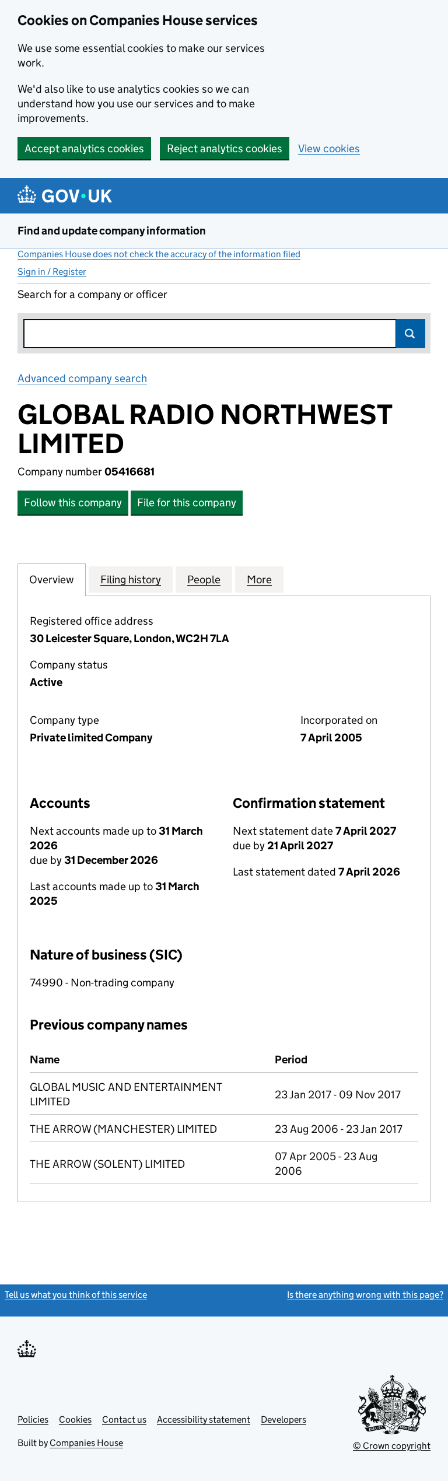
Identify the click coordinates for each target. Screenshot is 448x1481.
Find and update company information (112, 230)
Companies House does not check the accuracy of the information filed (159, 254)
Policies (33, 1419)
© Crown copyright (391, 1445)
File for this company (186, 502)
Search (410, 333)
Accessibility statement (203, 1419)
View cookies (329, 148)
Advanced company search (82, 378)
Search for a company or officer (92, 294)
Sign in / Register (52, 271)
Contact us (124, 1419)
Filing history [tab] (130, 579)
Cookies (75, 1419)
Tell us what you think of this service (76, 1294)
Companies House (86, 1442)
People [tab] (203, 579)
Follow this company (73, 502)
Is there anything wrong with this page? (365, 1294)
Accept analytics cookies (84, 148)
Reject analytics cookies (224, 148)
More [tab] (259, 579)
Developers (283, 1419)
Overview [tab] (51, 579)
